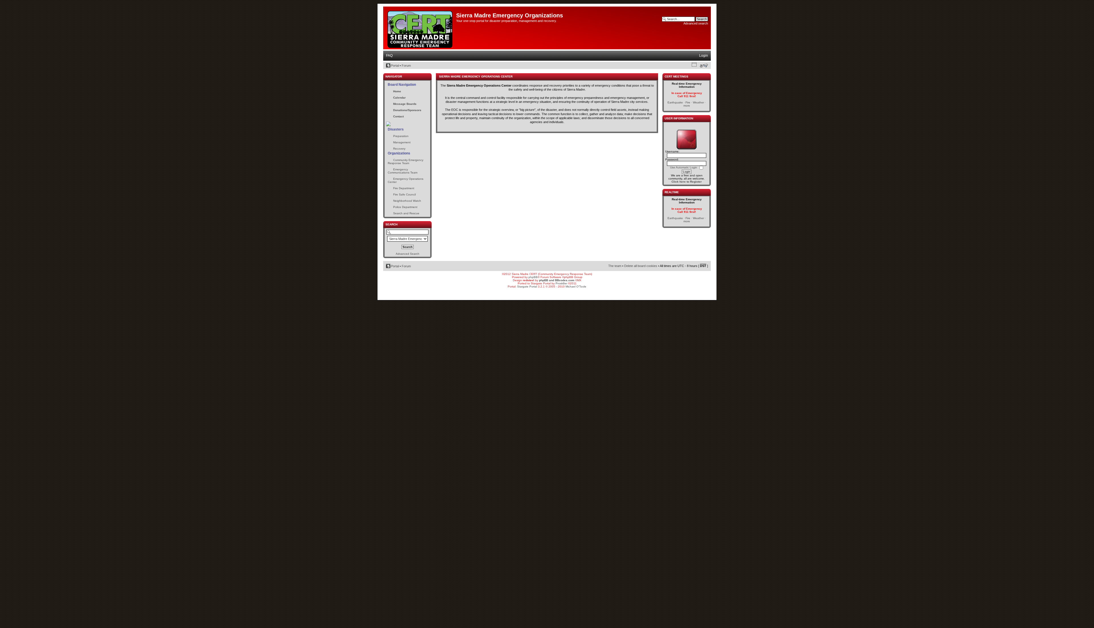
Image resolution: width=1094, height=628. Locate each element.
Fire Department (403, 188)
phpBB (533, 277)
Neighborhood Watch (407, 200)
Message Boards (405, 103)
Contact (398, 116)
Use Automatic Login (684, 167)
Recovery (399, 148)
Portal (395, 65)
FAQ (389, 56)
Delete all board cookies (640, 266)
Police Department (405, 207)
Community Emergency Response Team (405, 161)
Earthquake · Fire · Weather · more (687, 104)
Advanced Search (407, 253)
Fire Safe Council (404, 194)
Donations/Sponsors (407, 110)
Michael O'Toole (576, 286)
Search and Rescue (406, 213)
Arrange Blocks (694, 64)
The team (614, 266)
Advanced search (695, 23)
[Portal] (420, 28)
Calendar (399, 97)
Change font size (704, 65)
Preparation (401, 136)
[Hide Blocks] (385, 71)
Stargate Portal (527, 286)
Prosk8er (561, 283)
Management (402, 142)
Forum (406, 65)
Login (703, 56)
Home (397, 91)
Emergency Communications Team (402, 171)
